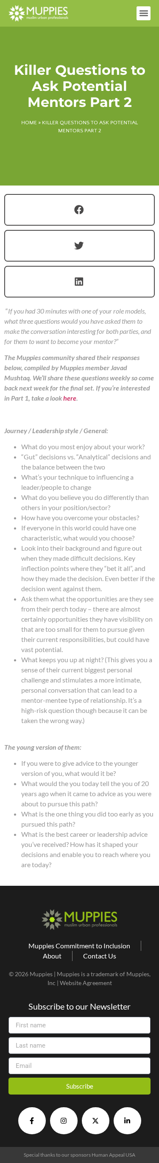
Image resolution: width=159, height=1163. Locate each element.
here (69, 398)
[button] (144, 13)
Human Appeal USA (113, 1155)
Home (29, 123)
